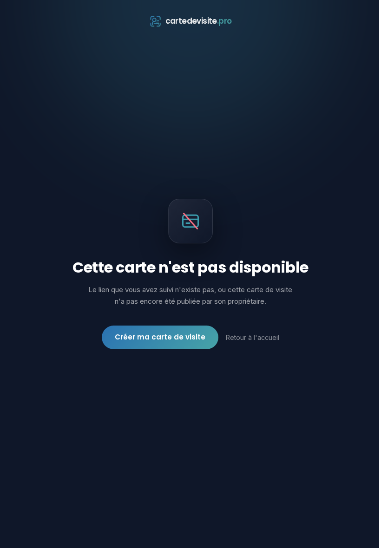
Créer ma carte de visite (160, 337)
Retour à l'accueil (252, 337)
